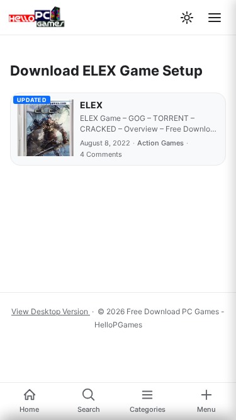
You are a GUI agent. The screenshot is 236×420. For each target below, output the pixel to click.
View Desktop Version (50, 311)
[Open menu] (214, 17)
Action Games (160, 143)
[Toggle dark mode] (186, 17)
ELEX (91, 104)
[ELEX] (45, 129)
